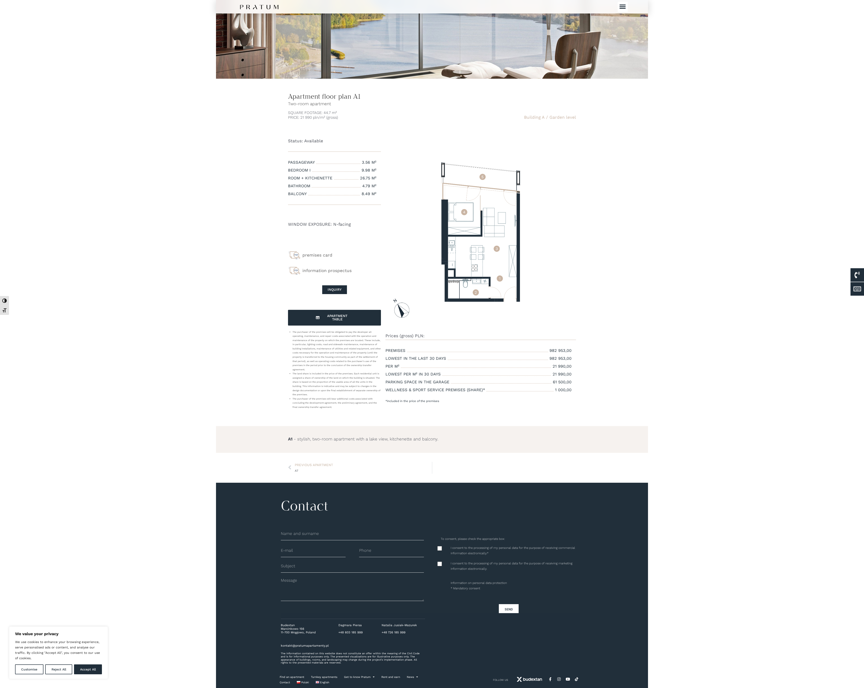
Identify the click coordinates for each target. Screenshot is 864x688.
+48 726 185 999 (393, 632)
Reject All (59, 669)
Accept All (88, 669)
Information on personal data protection (479, 583)
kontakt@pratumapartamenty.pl (305, 645)
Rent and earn (390, 677)
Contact (285, 682)
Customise (29, 669)
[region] (58, 652)
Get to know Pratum (357, 677)
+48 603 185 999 (350, 632)
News (410, 677)
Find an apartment (292, 677)
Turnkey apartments (324, 677)
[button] (623, 7)
